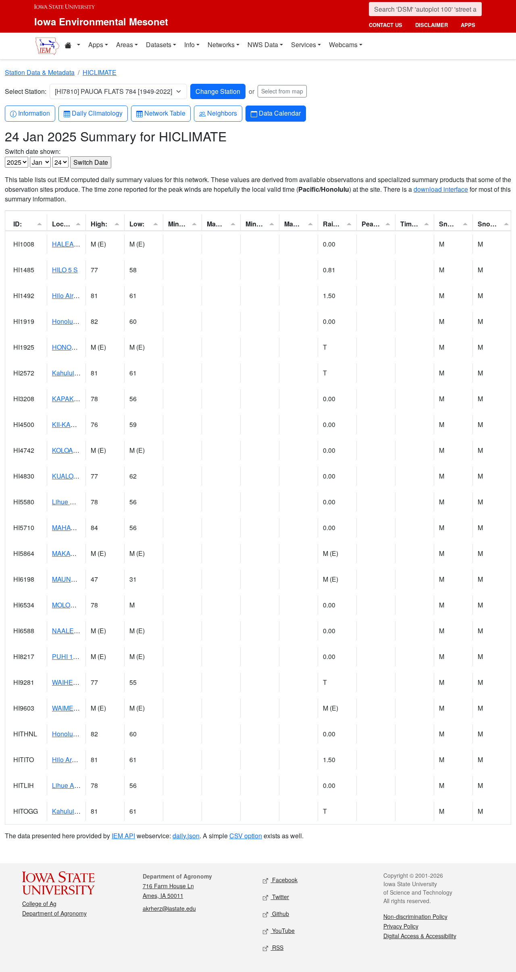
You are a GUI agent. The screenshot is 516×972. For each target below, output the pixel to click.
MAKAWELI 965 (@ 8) (84, 553)
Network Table (164, 113)
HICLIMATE (100, 72)
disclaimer (431, 25)
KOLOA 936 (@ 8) (77, 450)
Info (189, 44)
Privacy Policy (400, 926)
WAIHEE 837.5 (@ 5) (82, 682)
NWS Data (263, 44)
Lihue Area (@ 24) (78, 785)
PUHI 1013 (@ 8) (76, 656)
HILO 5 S (65, 269)
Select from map (282, 91)
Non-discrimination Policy (415, 916)
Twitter (279, 897)
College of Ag (39, 903)
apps (468, 25)
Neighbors (222, 113)
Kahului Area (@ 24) (81, 811)
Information (34, 113)
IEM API (123, 835)
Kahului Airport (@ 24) (84, 372)
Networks (221, 44)
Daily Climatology (97, 113)
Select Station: (25, 91)
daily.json (186, 835)
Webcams (343, 44)
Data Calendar (279, 113)
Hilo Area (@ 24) (76, 759)
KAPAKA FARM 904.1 (84, 398)
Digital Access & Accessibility (419, 936)
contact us (385, 25)
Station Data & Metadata (40, 72)
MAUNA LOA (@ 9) (79, 579)
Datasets (158, 44)
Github (279, 914)
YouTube (282, 930)
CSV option (245, 835)
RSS (276, 947)
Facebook (284, 880)
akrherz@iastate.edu (169, 908)
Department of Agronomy (54, 913)
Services (303, 44)
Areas (124, 44)
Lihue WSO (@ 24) (79, 501)
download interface (441, 189)
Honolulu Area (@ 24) (83, 733)
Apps (95, 44)
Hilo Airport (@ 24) (78, 295)
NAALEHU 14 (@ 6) (81, 630)
